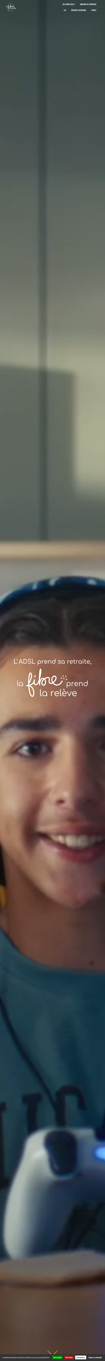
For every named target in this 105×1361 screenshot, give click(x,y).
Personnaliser (80, 1357)
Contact (93, 10)
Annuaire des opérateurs (88, 4)
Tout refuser (69, 1357)
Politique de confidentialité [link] (95, 1357)
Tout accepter (57, 1357)
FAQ (65, 10)
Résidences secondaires (78, 10)
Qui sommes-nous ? (68, 4)
